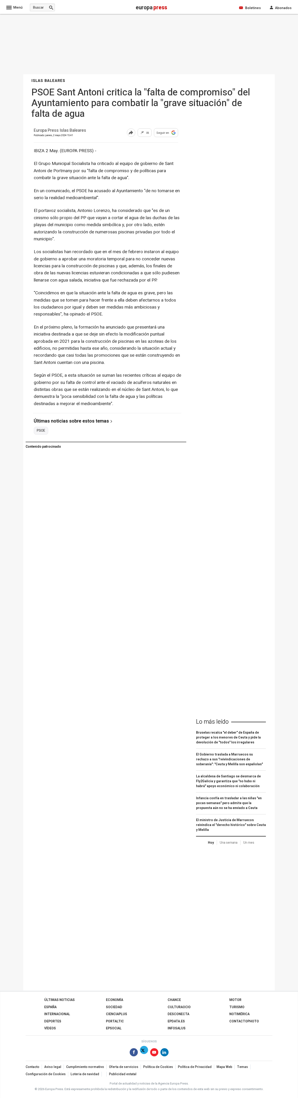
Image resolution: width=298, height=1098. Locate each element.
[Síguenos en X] (144, 1053)
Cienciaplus (116, 1014)
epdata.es (176, 1021)
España (50, 1007)
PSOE (41, 430)
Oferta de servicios (123, 1066)
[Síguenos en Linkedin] (164, 1053)
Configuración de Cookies (46, 1074)
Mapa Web (224, 1066)
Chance (174, 999)
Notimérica (239, 1014)
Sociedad (114, 1007)
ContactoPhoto (244, 1021)
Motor (235, 999)
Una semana (228, 842)
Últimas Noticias (59, 999)
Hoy (211, 842)
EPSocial (114, 1028)
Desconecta (178, 1014)
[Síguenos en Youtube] (154, 1053)
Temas (242, 1066)
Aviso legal (52, 1066)
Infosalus (177, 1028)
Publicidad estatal (122, 1074)
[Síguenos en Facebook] (134, 1053)
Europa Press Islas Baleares (60, 130)
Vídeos (50, 1028)
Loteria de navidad (85, 1074)
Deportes (52, 1021)
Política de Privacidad (195, 1066)
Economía (114, 999)
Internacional (57, 1014)
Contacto (32, 1066)
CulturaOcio (179, 1007)
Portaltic (115, 1021)
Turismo (236, 1007)
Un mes (248, 842)
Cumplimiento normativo (85, 1066)
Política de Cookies (158, 1066)
